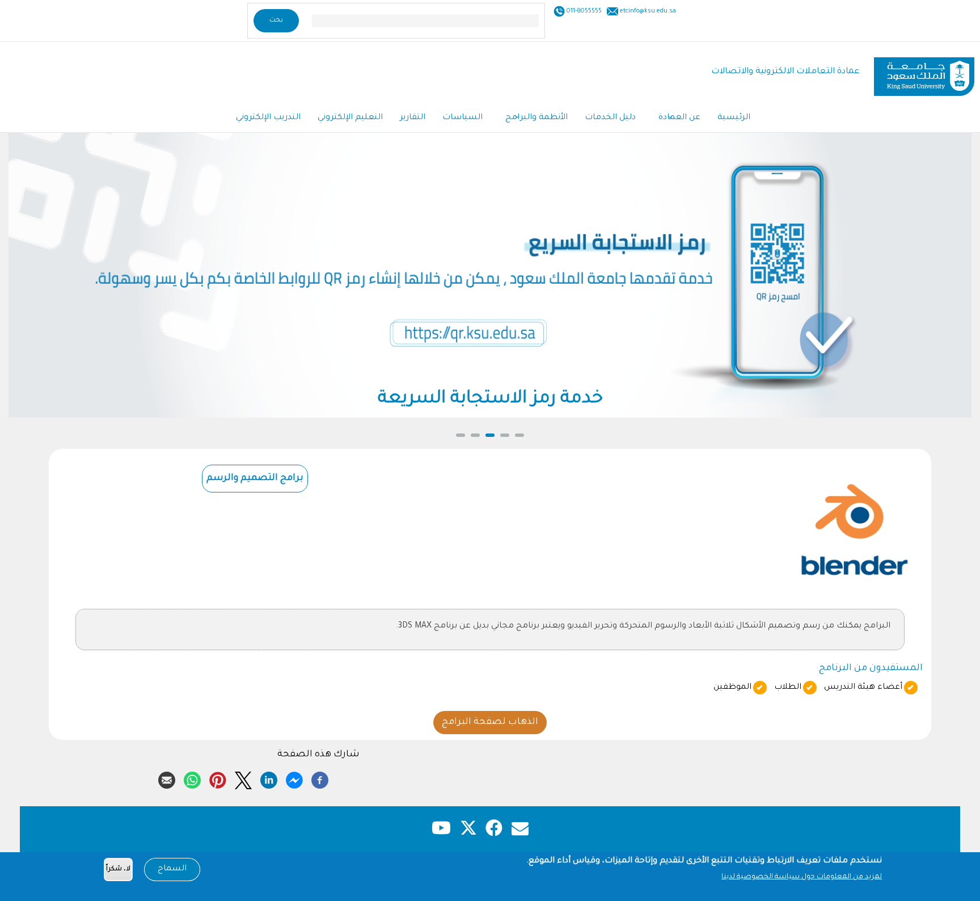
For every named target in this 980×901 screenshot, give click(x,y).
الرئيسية (733, 118)
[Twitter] (243, 778)
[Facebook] (319, 778)
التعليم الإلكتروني (350, 118)
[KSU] (924, 72)
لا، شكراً (118, 869)
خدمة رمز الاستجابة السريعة (490, 399)
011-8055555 (583, 11)
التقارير (412, 118)
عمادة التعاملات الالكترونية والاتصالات (785, 72)
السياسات (462, 118)
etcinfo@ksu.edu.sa (647, 11)
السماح (172, 869)
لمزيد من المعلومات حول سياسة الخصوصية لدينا (801, 877)
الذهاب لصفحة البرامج (490, 722)
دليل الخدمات (610, 118)
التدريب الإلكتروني (268, 118)
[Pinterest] (217, 778)
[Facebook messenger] (294, 778)
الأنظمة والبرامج (536, 118)
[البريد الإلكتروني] (166, 778)
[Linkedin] (268, 778)
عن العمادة (679, 118)
